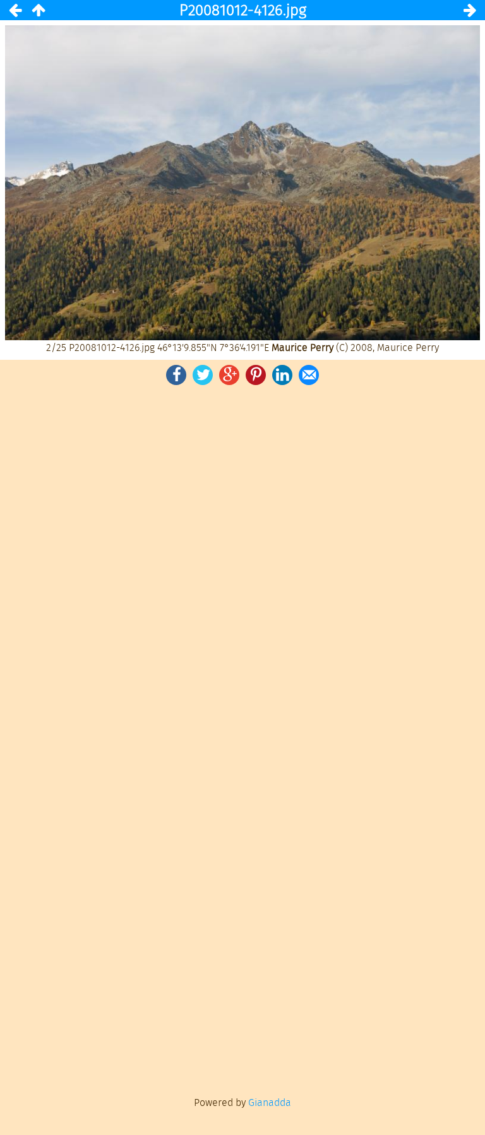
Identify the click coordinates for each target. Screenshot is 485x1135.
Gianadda (269, 1102)
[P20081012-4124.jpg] (15, 10)
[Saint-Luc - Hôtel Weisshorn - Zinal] (38, 10)
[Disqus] (242, 562)
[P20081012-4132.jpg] (470, 10)
